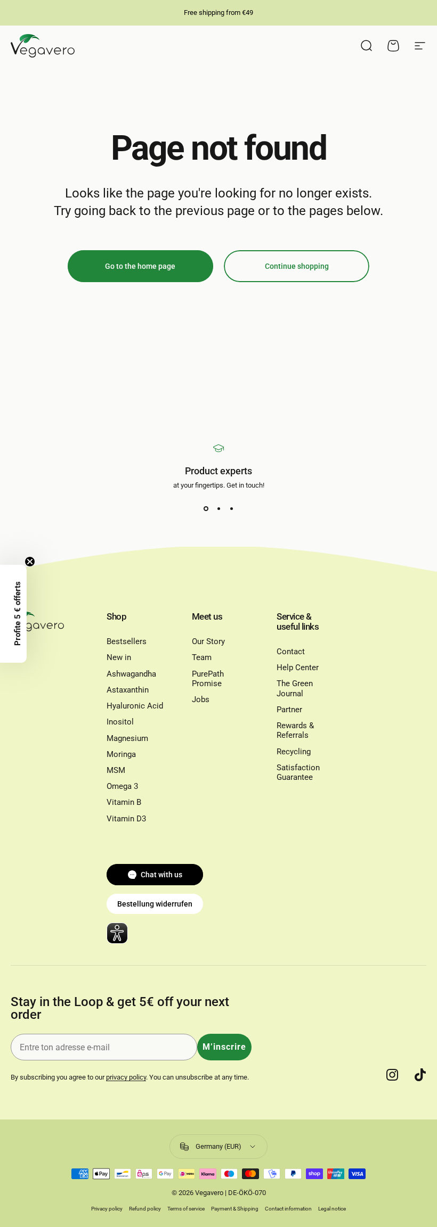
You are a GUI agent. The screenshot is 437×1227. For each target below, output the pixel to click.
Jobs (200, 699)
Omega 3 (122, 786)
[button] (13, 614)
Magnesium (127, 738)
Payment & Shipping (234, 1208)
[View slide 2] (218, 508)
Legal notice (332, 1208)
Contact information (288, 1208)
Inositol (120, 722)
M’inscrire (224, 1047)
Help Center (298, 667)
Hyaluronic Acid (135, 706)
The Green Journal (295, 688)
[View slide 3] (231, 508)
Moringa (121, 754)
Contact (291, 651)
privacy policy (126, 1077)
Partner (289, 709)
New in (119, 657)
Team (202, 657)
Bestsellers (127, 641)
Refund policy (145, 1208)
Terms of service (186, 1208)
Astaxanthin (128, 690)
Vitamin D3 (126, 819)
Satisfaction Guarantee (298, 772)
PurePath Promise (208, 678)
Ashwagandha (131, 674)
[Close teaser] (30, 561)
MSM (116, 770)
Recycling (294, 751)
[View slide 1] (205, 508)
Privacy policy (107, 1208)
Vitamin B (124, 802)
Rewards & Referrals (295, 730)
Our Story (208, 641)
